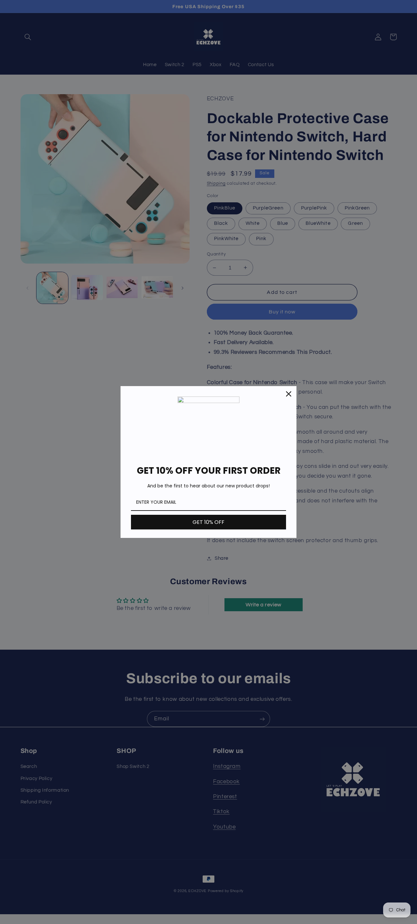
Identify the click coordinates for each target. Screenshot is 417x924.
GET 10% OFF (208, 522)
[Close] (288, 394)
